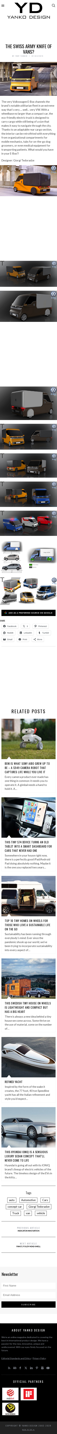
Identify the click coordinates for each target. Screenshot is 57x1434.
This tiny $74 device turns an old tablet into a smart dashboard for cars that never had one (28, 846)
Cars (45, 1200)
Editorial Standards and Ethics (16, 1358)
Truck (15, 1213)
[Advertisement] (28, 32)
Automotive (28, 1200)
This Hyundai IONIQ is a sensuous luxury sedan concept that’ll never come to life (26, 1156)
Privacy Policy (39, 1358)
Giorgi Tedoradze (39, 1206)
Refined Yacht (14, 1082)
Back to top (27, 1430)
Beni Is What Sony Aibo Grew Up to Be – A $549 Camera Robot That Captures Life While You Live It (27, 767)
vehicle (41, 1213)
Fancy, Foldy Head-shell (28, 1245)
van (28, 1213)
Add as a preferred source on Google (30, 613)
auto (12, 1200)
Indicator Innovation (28, 1229)
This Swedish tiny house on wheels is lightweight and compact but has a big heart (28, 1007)
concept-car (15, 1206)
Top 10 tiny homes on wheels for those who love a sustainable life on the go (27, 925)
